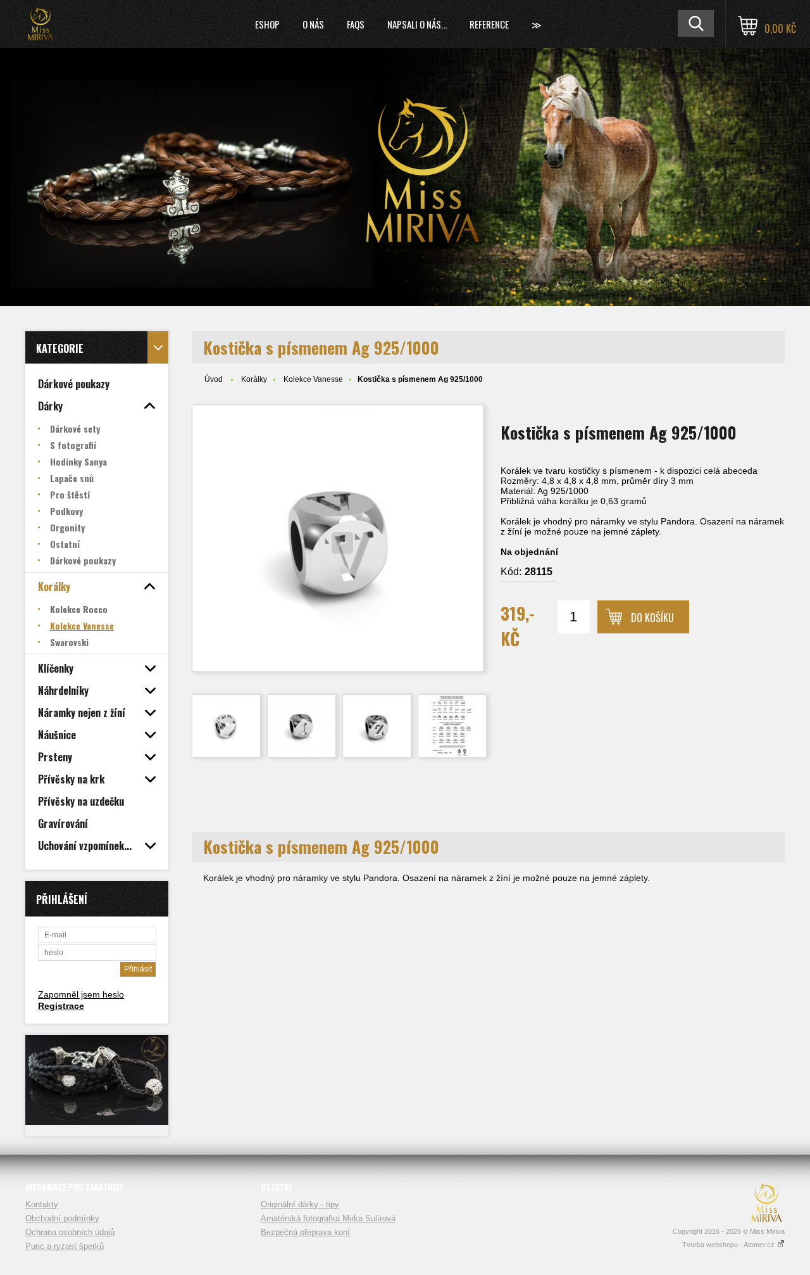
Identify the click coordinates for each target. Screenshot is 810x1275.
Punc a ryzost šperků (64, 1246)
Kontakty (41, 1204)
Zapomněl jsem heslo (81, 994)
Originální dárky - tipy (300, 1204)
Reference (489, 24)
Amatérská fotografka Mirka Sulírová (328, 1218)
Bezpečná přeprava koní (305, 1232)
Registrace (61, 1006)
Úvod (213, 379)
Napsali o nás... (417, 24)
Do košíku (652, 617)
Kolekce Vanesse (313, 379)
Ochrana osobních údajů (70, 1232)
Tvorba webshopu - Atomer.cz (729, 1244)
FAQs (355, 24)
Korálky (254, 379)
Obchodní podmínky (62, 1218)
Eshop (267, 24)
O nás (313, 24)
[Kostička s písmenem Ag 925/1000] (338, 538)
